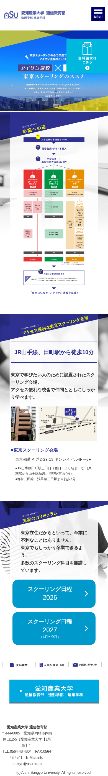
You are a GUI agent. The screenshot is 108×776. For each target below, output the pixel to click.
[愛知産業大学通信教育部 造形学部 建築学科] (34, 15)
